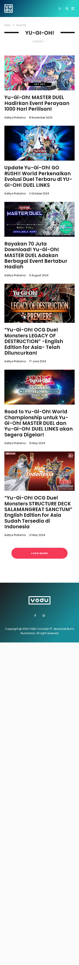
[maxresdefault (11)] (39, 387)
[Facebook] (35, 615)
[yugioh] (39, 471)
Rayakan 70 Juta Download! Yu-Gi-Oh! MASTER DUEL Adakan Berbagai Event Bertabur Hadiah (35, 255)
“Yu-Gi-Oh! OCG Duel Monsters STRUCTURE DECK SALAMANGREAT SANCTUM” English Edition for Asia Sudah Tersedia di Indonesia (38, 512)
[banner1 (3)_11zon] (39, 143)
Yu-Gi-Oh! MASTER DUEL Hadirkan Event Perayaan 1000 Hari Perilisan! (36, 103)
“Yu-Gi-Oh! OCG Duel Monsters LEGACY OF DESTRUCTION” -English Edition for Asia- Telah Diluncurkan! (33, 341)
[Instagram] (43, 615)
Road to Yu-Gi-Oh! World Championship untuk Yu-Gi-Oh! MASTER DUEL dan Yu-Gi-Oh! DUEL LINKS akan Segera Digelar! (38, 423)
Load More (39, 553)
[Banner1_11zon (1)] (39, 72)
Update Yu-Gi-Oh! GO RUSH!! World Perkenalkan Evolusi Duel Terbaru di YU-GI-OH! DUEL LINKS (38, 176)
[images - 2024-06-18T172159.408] (39, 303)
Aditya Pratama (15, 117)
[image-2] (39, 219)
